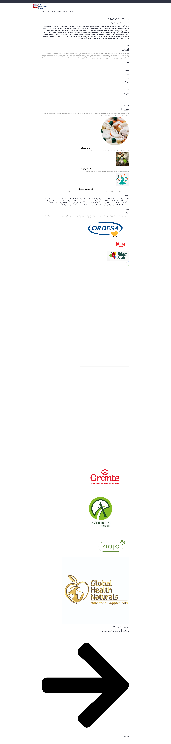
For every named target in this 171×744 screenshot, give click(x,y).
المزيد (127, 45)
